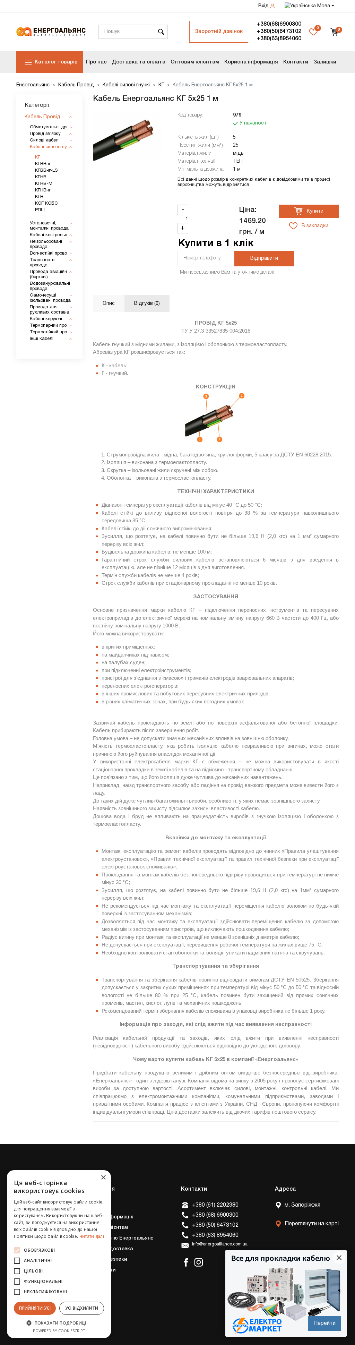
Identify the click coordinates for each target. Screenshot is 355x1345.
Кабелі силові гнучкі (126, 85)
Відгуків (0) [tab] (147, 303)
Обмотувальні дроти (51, 127)
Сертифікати (99, 1270)
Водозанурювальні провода (50, 286)
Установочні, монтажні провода (49, 226)
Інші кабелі (41, 339)
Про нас (96, 62)
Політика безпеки (105, 1259)
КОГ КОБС (46, 204)
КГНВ (40, 177)
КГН (39, 197)
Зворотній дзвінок (219, 31)
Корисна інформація (251, 62)
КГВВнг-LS (46, 171)
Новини (92, 1302)
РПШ (40, 210)
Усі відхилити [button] (81, 1308)
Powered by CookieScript (59, 1330)
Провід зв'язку (45, 134)
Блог (89, 1312)
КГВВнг (43, 164)
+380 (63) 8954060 (215, 1235)
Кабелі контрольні (49, 235)
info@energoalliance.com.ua (220, 1244)
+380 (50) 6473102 (215, 1225)
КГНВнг (43, 190)
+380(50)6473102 (279, 31)
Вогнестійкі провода (51, 253)
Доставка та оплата (138, 62)
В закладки (314, 226)
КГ (161, 85)
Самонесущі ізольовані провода (50, 298)
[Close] (339, 1257)
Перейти (324, 1323)
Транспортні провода (42, 262)
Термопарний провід (51, 326)
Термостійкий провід (51, 332)
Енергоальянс (33, 85)
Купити (314, 211)
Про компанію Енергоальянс (118, 1238)
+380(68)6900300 (279, 24)
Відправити (264, 258)
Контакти (295, 62)
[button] (59, 1322)
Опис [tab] (109, 303)
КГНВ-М (43, 184)
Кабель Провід (76, 85)
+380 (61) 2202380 (215, 1205)
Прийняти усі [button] (35, 1308)
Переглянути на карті (312, 1224)
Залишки (324, 62)
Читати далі (91, 1236)
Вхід (264, 6)
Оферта (93, 1291)
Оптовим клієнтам (195, 62)
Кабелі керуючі (46, 319)
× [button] (103, 1177)
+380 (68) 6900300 (215, 1215)
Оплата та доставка (108, 1249)
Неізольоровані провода (46, 244)
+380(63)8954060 (279, 38)
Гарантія (94, 1280)
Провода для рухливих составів (49, 310)
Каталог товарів (56, 62)
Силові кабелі (45, 140)
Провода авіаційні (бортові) (49, 274)
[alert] (59, 1254)
